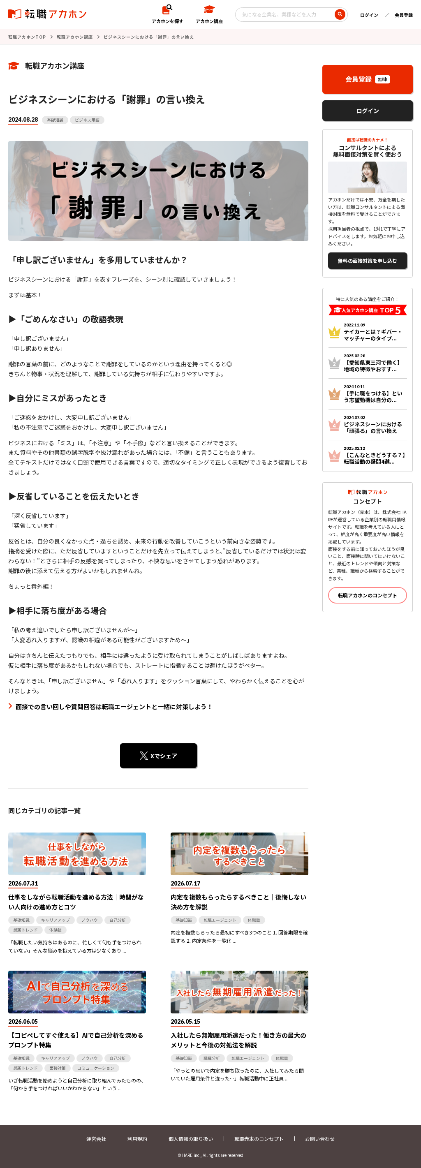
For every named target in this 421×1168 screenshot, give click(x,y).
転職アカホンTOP (27, 37)
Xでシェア (163, 756)
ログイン (369, 15)
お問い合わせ (320, 1138)
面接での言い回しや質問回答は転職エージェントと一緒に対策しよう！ (114, 706)
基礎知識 (55, 120)
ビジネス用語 (87, 120)
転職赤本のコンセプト (259, 1138)
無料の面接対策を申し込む (367, 260)
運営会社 (96, 1138)
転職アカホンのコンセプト (367, 595)
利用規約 (137, 1138)
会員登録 (404, 15)
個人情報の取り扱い (191, 1138)
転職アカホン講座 (75, 37)
